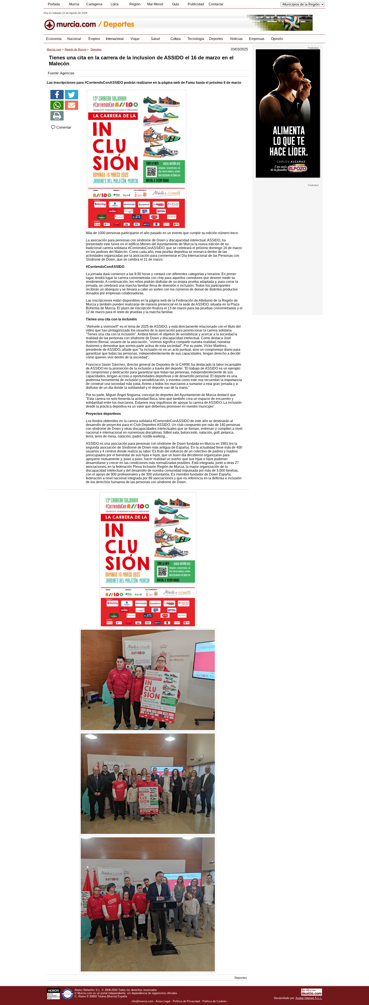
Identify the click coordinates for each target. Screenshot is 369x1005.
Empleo (94, 39)
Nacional (74, 39)
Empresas (256, 39)
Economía (54, 39)
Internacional (114, 39)
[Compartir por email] (71, 105)
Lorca (115, 4)
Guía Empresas (175, 5)
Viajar (134, 39)
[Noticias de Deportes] (147, 21)
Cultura (175, 39)
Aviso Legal (163, 1001)
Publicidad (196, 4)
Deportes (216, 39)
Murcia (74, 4)
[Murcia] (73, 21)
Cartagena (94, 4)
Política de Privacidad (186, 1001)
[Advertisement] (287, 251)
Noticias (236, 39)
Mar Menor (155, 4)
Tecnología (195, 39)
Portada (54, 4)
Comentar (63, 127)
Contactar (216, 4)
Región (135, 4)
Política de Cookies (214, 1001)
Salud (155, 39)
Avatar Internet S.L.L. (309, 998)
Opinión (277, 39)
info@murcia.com (142, 1001)
